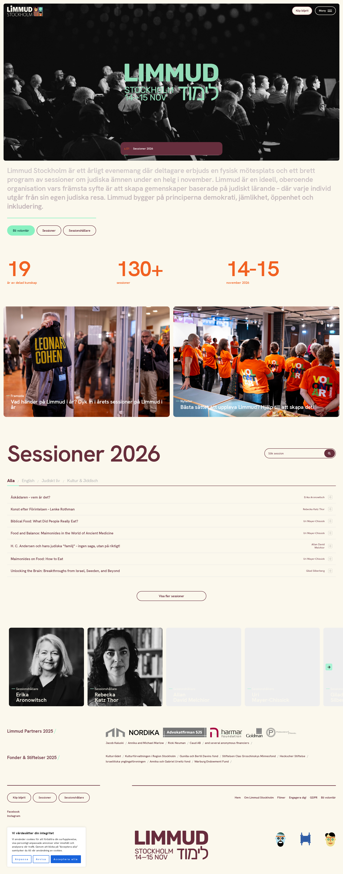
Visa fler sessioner (171, 596)
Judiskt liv (51, 480)
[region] (46, 847)
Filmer (281, 797)
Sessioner (49, 230)
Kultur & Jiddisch (82, 480)
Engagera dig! (297, 797)
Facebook (13, 811)
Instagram (13, 816)
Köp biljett (302, 10)
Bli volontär (21, 230)
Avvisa (41, 859)
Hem (238, 797)
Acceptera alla (66, 859)
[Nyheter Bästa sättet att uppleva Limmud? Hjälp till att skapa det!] (256, 361)
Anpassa (22, 859)
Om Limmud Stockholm (259, 797)
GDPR (313, 797)
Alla (11, 480)
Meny (322, 10)
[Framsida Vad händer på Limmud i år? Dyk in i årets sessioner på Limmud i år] (87, 361)
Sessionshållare (79, 230)
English (28, 480)
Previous (14, 667)
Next (328, 667)
